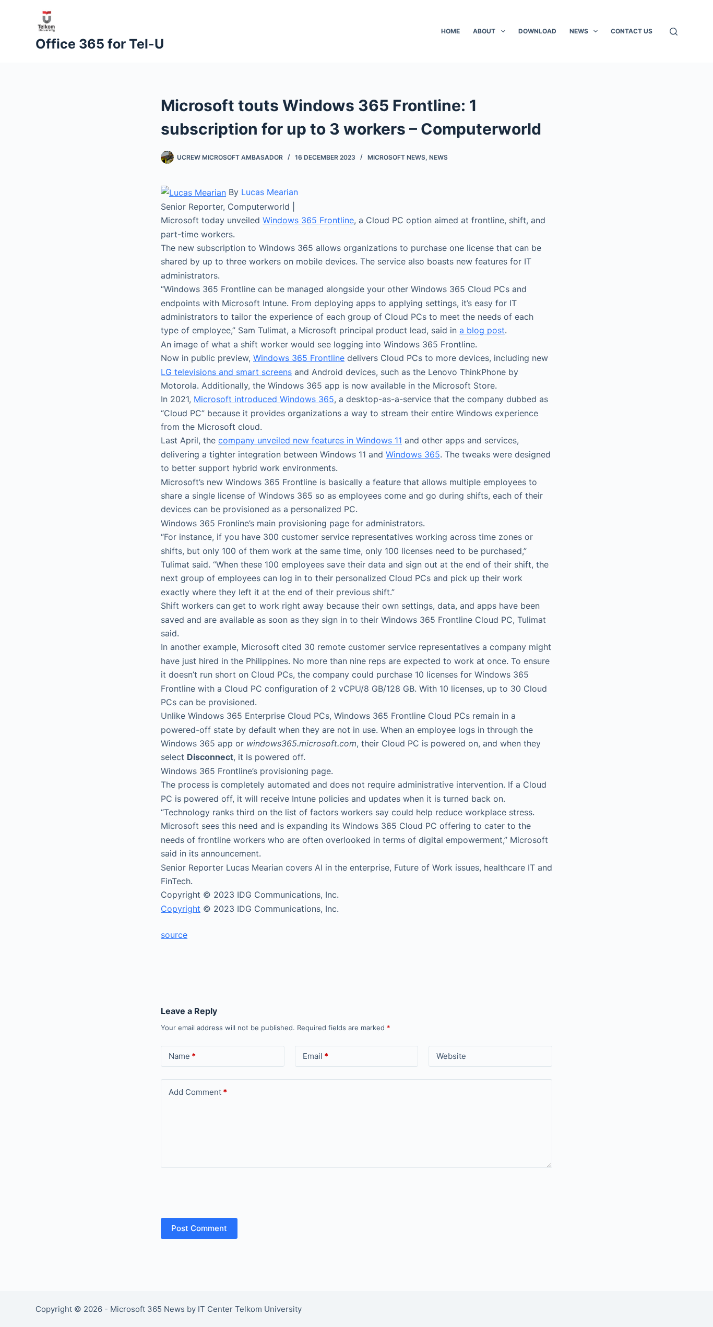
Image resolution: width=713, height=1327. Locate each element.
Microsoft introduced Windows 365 (264, 399)
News (578, 31)
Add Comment (198, 1092)
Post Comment (199, 1228)
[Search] (674, 31)
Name (182, 1056)
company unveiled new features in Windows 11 (310, 440)
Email (315, 1056)
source (174, 935)
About (484, 31)
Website (451, 1056)
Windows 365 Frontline (308, 220)
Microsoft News (396, 157)
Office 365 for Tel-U (99, 44)
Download (537, 31)
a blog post (482, 330)
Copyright (180, 908)
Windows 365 (413, 454)
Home (450, 31)
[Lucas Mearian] (193, 192)
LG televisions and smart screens (226, 372)
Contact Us (631, 31)
